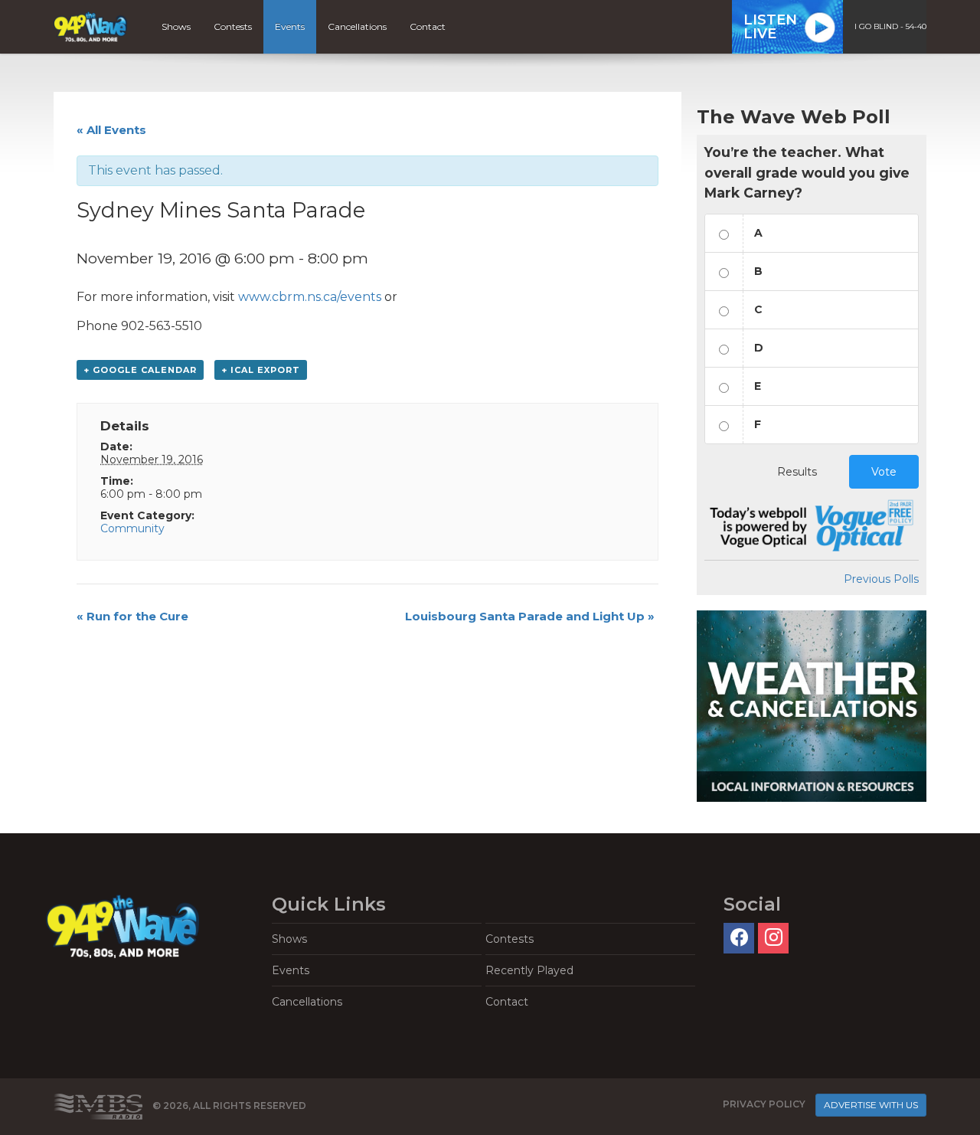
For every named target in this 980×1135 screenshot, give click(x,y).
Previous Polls (881, 579)
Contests (233, 26)
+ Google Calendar (140, 370)
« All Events (111, 130)
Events (290, 26)
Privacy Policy (764, 1104)
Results (797, 472)
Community (132, 528)
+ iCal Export (260, 370)
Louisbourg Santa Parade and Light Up (530, 616)
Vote (884, 472)
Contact (428, 26)
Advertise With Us (871, 1104)
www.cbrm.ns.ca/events (309, 296)
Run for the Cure (132, 616)
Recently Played (529, 970)
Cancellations (357, 26)
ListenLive (770, 26)
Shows (176, 26)
